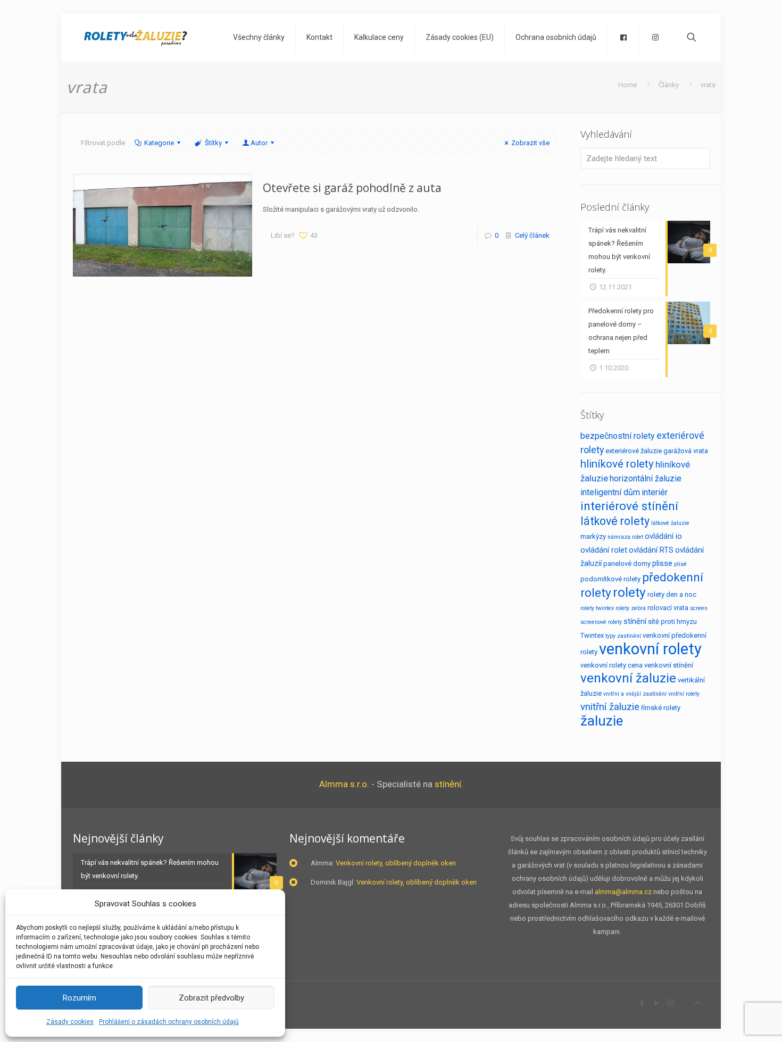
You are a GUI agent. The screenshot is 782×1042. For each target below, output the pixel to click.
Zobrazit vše (530, 143)
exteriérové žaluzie (633, 451)
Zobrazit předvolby (211, 998)
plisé (680, 564)
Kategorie (159, 143)
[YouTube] (656, 1003)
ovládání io (663, 536)
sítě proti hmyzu (672, 622)
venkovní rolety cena (611, 665)
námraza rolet (625, 536)
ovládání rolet (603, 550)
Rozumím (79, 998)
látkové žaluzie (670, 523)
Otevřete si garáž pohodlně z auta (352, 187)
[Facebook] (641, 1003)
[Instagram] (670, 1003)
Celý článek (532, 235)
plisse (662, 563)
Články (669, 85)
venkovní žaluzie (628, 678)
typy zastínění (623, 635)
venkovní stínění (668, 665)
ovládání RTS (651, 550)
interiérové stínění (629, 506)
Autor (259, 143)
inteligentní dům (610, 492)
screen (699, 608)
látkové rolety (615, 521)
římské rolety (660, 708)
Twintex (592, 635)
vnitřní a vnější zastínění (635, 693)
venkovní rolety (650, 649)
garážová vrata (685, 451)
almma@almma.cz (623, 892)
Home (627, 85)
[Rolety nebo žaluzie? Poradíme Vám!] (135, 37)
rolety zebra (630, 608)
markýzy (593, 536)
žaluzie (601, 721)
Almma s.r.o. (344, 784)
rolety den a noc (671, 594)
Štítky (213, 143)
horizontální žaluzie (645, 478)
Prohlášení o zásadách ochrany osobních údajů (169, 1022)
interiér (655, 492)
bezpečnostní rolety (617, 436)
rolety (629, 592)
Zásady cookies (70, 1022)
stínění (634, 621)
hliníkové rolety (617, 463)
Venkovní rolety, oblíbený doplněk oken (396, 863)
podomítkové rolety (610, 579)
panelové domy (627, 564)
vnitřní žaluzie (609, 707)
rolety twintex (597, 608)
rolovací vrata (667, 608)
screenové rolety (601, 622)
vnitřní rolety (684, 693)
